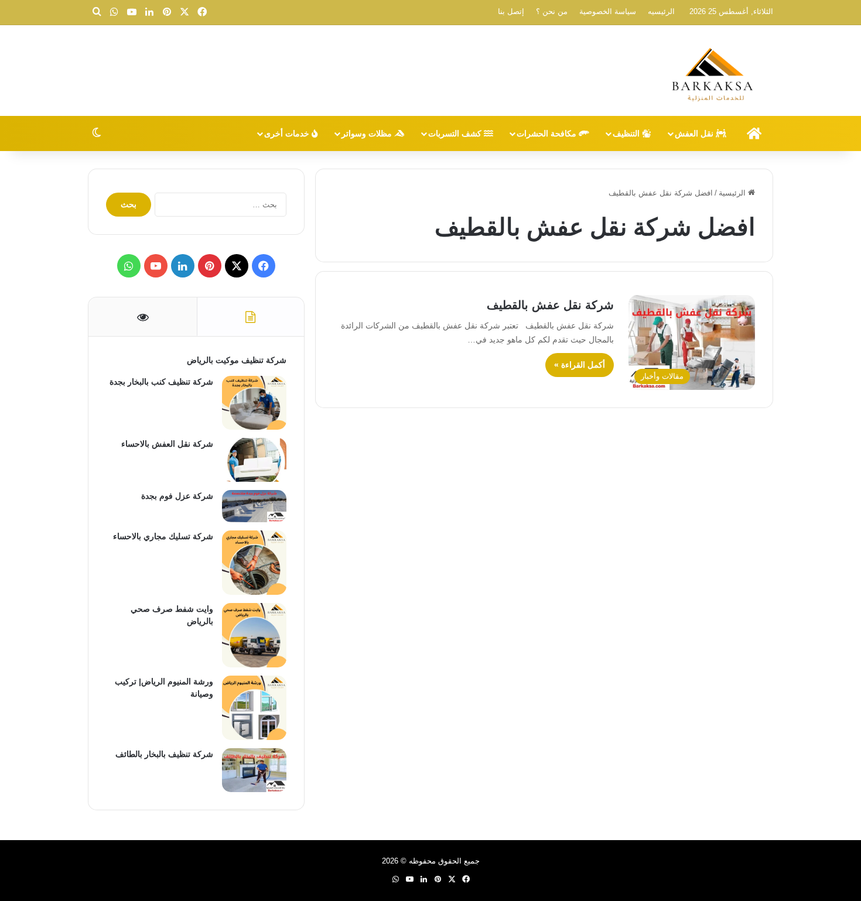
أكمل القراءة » (579, 364)
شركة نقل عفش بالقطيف (550, 305)
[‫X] (236, 266)
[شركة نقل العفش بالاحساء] (254, 460)
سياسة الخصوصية (607, 11)
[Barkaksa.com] (714, 72)
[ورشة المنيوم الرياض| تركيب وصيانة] (254, 708)
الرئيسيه (661, 11)
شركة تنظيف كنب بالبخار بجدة (161, 381)
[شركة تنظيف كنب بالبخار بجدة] (254, 403)
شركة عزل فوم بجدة (177, 496)
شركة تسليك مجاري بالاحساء (163, 536)
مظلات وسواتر (367, 133)
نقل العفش (695, 133)
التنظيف (627, 133)
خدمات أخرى (288, 133)
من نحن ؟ (552, 11)
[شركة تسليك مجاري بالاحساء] (254, 562)
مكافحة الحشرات (548, 133)
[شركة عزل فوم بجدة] (254, 506)
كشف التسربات (456, 133)
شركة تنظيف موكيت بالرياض (236, 360)
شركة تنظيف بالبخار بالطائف (164, 754)
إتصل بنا (511, 11)
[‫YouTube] (156, 266)
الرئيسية (733, 193)
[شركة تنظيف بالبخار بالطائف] (254, 770)
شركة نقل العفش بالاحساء (167, 443)
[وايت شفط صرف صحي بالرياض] (254, 635)
